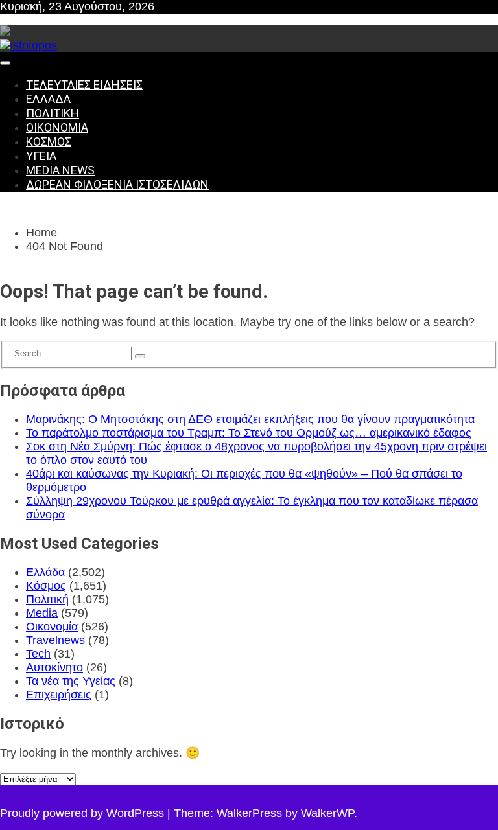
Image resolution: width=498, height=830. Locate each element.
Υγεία (41, 156)
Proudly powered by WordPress (83, 813)
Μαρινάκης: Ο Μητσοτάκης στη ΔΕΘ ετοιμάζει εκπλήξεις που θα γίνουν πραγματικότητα (250, 419)
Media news (60, 170)
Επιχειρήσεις (58, 694)
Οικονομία (57, 127)
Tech (38, 653)
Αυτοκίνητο (54, 667)
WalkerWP (327, 813)
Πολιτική (52, 113)
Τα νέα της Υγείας (70, 680)
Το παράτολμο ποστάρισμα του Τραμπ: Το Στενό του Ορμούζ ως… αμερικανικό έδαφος (248, 432)
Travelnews (55, 640)
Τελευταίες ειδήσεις (84, 84)
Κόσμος (48, 141)
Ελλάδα (48, 99)
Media (42, 612)
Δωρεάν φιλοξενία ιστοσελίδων (117, 184)
